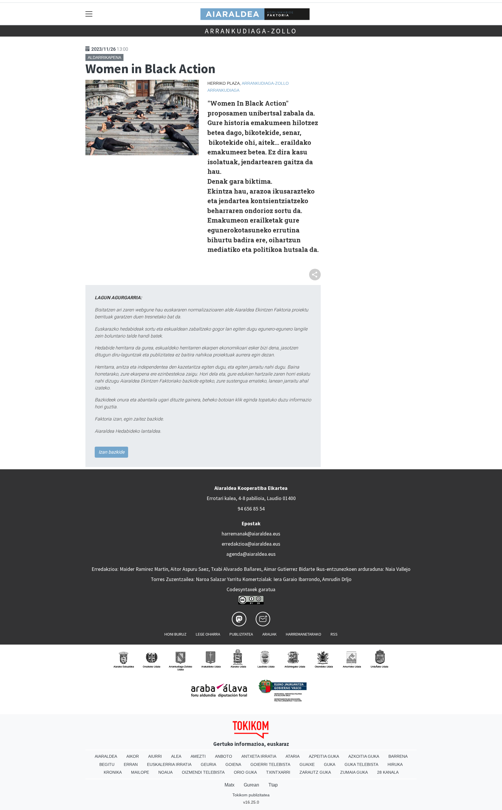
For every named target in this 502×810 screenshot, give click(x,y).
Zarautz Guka (315, 772)
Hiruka (395, 764)
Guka (329, 764)
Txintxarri (278, 772)
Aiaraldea (106, 756)
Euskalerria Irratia (169, 764)
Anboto (223, 756)
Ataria (293, 756)
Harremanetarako (303, 634)
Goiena (233, 764)
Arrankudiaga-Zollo (251, 30)
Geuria (208, 764)
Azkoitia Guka (363, 756)
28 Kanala (388, 772)
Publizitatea (241, 634)
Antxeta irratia (258, 756)
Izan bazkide (111, 452)
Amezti (198, 756)
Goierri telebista (270, 764)
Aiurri (155, 756)
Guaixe (307, 764)
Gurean (251, 784)
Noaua (165, 772)
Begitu (106, 764)
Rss (334, 634)
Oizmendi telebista (203, 772)
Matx (229, 784)
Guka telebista (361, 764)
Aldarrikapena (104, 57)
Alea (176, 756)
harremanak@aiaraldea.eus (251, 534)
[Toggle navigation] (89, 14)
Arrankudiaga (223, 90)
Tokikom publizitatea (251, 795)
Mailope (140, 772)
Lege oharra (208, 634)
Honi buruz (175, 634)
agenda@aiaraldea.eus (251, 554)
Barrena (398, 756)
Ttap (273, 784)
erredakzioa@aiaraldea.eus (251, 544)
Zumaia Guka (354, 772)
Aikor (132, 756)
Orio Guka (245, 772)
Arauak (269, 634)
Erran (131, 764)
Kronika (113, 772)
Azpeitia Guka (324, 756)
